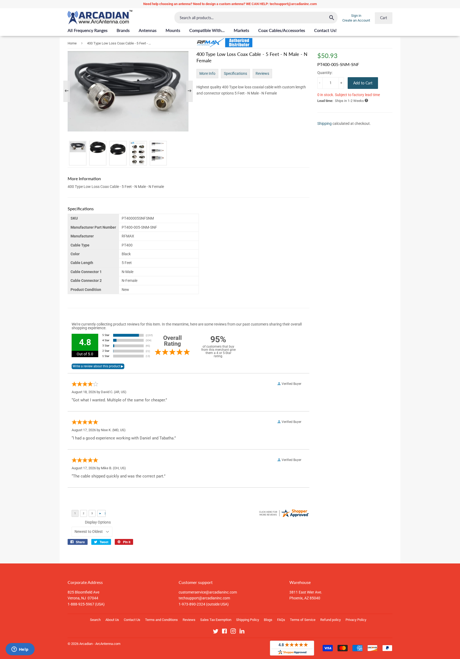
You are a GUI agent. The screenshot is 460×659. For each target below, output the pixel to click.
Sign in (356, 16)
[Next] (187, 91)
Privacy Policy (356, 620)
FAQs (281, 620)
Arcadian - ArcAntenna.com (99, 644)
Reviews (262, 73)
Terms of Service (302, 620)
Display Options (98, 522)
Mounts (173, 30)
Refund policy (330, 620)
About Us (112, 620)
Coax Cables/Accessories (281, 30)
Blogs (268, 620)
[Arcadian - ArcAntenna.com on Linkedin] (242, 632)
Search (95, 620)
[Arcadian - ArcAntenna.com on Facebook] (224, 632)
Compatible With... (207, 30)
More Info (207, 73)
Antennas (148, 30)
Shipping (324, 123)
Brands (123, 30)
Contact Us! (325, 30)
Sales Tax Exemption (215, 620)
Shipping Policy (247, 620)
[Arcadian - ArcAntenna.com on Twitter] (215, 632)
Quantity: (324, 73)
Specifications (235, 73)
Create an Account (356, 20)
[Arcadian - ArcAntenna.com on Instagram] (233, 632)
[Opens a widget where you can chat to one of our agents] (20, 649)
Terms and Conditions (161, 620)
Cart (383, 17)
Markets (241, 30)
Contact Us (132, 620)
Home (72, 43)
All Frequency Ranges (88, 30)
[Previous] (69, 91)
